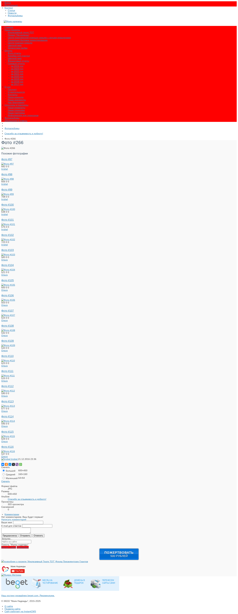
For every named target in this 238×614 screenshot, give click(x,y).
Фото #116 (7, 446)
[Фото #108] (8, 330)
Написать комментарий (13, 519)
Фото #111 (7, 371)
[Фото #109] (8, 345)
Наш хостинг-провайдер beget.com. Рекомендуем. (28, 595)
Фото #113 (7, 401)
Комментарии (12, 514)
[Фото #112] (8, 390)
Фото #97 (6, 159)
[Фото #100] (8, 209)
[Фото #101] (8, 224)
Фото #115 (7, 431)
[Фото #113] (8, 406)
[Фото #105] (8, 285)
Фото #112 (7, 386)
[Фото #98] (7, 179)
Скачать (5, 481)
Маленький (11, 478)
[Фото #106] (8, 300)
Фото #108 (7, 325)
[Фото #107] (8, 315)
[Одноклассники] (6, 464)
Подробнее (23, 547)
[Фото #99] (7, 194)
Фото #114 (7, 416)
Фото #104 (7, 265)
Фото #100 (7, 204)
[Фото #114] (8, 421)
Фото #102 (7, 235)
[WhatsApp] (20, 464)
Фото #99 (6, 189)
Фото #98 (6, 174)
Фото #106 (7, 295)
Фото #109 (7, 340)
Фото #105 (7, 280)
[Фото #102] (8, 239)
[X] (13, 464)
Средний (10, 474)
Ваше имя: (7, 522)
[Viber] (17, 464)
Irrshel (4, 169)
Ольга (4, 259)
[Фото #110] (8, 360)
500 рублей (119, 554)
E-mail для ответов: (11, 526)
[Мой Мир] (9, 464)
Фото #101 (7, 219)
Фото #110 (7, 356)
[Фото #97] (7, 164)
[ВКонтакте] (2, 464)
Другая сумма (8, 547)
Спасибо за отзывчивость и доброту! (27, 499)
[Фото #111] (8, 375)
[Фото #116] (8, 451)
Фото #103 (7, 250)
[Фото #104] (8, 269)
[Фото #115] (8, 436)
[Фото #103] (8, 254)
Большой (10, 470)
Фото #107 (7, 310)
